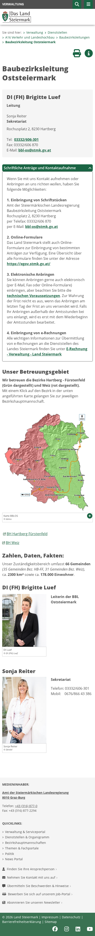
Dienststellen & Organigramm (27, 837)
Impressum (50, 917)
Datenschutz (71, 917)
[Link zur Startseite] (16, 16)
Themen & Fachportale (22, 848)
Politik (9, 854)
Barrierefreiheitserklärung (21, 922)
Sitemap (51, 922)
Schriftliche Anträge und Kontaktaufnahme (40, 167)
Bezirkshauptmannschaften (25, 843)
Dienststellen (57, 32)
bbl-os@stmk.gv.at (34, 150)
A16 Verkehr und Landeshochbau (30, 37)
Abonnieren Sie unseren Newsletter (34, 902)
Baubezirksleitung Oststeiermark (30, 42)
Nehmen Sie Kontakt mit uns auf (31, 877)
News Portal (14, 859)
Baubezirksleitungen (74, 37)
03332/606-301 (26, 139)
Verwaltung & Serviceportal (25, 832)
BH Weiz (12, 542)
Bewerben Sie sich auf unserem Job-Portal (39, 894)
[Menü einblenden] (88, 4)
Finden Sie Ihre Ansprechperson (31, 869)
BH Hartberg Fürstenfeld (27, 533)
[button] (76, 4)
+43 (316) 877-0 (26, 806)
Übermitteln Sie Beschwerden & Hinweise (38, 886)
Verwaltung (34, 32)
